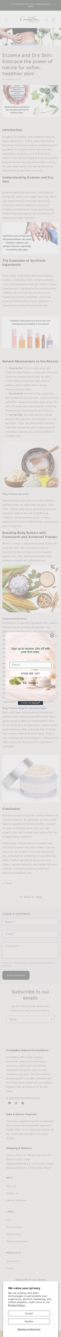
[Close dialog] (52, 635)
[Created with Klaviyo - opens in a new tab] (30, 703)
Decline (29, 1321)
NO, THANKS (30, 683)
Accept (29, 1313)
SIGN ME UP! (30, 673)
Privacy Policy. (16, 1305)
